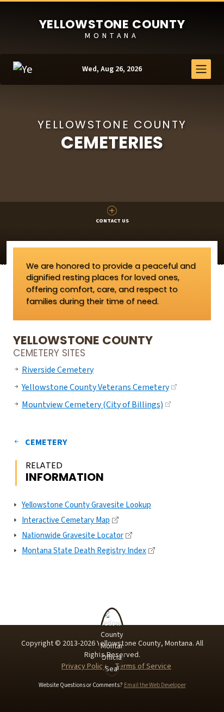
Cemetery (46, 442)
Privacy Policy (84, 666)
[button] (112, 215)
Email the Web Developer (155, 685)
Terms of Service (143, 666)
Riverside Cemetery (58, 370)
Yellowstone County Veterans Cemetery (95, 387)
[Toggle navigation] (201, 69)
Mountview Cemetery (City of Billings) (92, 405)
